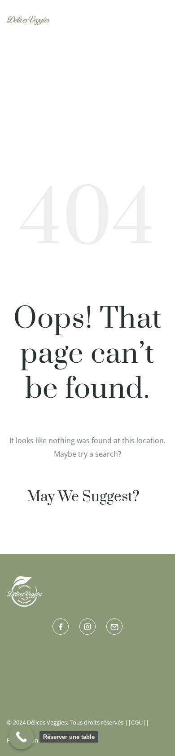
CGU (137, 722)
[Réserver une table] (21, 737)
